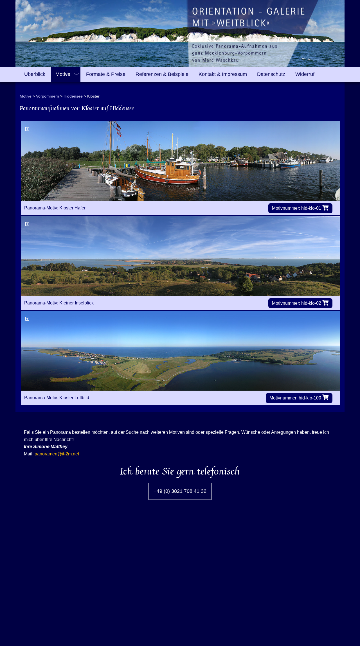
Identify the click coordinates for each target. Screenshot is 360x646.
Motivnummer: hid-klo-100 (295, 398)
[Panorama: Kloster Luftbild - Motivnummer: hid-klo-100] (180, 351)
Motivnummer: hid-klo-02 (297, 303)
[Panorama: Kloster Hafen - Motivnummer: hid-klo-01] (180, 161)
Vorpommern (47, 96)
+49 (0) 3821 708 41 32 (180, 491)
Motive (26, 96)
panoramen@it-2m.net (57, 453)
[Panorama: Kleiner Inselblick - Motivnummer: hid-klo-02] (180, 256)
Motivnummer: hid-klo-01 (297, 208)
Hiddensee (73, 96)
